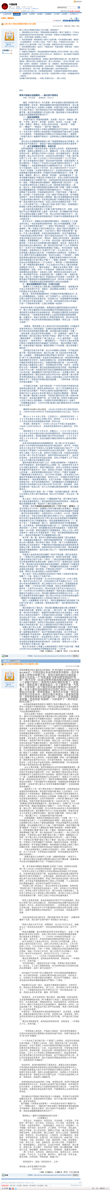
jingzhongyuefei (9, 42)
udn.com (79, 1185)
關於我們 (12, 1185)
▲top (80, 1182)
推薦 (77, 26)
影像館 (40, 14)
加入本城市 (12, 8)
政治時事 (16, 11)
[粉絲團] (2, 1188)
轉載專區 (11, 18)
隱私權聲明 (40, 1185)
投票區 (33, 14)
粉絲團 (6, 1188)
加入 (97, 1188)
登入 (93, 1188)
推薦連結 (48, 14)
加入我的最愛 (26, 8)
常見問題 (19, 1185)
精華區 (25, 14)
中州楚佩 (23, 7)
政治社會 (10, 11)
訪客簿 (65, 14)
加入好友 (11, 46)
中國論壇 (13, 4)
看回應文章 (58, 20)
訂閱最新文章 (34, 8)
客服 (46, 1185)
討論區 (17, 14)
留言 (6, 46)
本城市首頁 (7, 14)
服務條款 (25, 1185)
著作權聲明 (32, 1185)
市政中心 (74, 14)
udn (3, 11)
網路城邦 (79, 1)
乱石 (13, 7)
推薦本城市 (19, 8)
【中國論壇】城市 (25, 11)
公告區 (57, 14)
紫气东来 (30, 7)
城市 (6, 11)
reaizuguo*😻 (8, 53)
